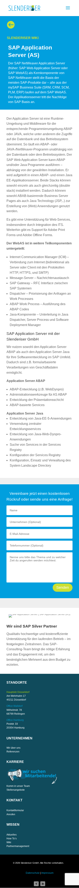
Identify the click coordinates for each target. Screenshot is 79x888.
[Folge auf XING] (36, 883)
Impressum (47, 873)
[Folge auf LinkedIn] (42, 883)
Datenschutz (33, 873)
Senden (62, 587)
